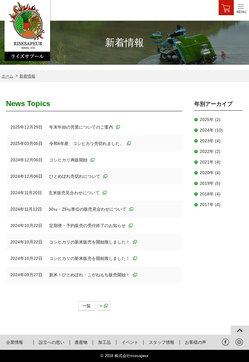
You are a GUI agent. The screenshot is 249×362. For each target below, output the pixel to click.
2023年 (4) (210, 140)
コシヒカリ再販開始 (69, 159)
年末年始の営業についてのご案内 (81, 127)
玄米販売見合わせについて (75, 192)
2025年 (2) (210, 119)
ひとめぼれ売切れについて (75, 176)
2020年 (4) (210, 172)
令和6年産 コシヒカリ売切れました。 (87, 143)
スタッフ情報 (161, 342)
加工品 (104, 342)
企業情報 (14, 342)
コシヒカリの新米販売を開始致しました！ (90, 242)
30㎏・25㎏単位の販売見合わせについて (88, 209)
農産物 (81, 342)
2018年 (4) (210, 193)
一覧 (86, 305)
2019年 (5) (210, 183)
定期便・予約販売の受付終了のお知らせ (88, 225)
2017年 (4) (210, 204)
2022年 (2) (210, 151)
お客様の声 (195, 342)
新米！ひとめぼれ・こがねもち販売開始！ (90, 274)
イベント (129, 342)
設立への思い (51, 342)
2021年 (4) (210, 162)
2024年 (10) (211, 130)
